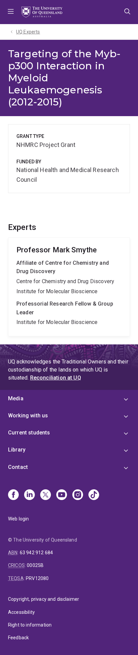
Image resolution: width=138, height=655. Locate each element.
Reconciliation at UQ (55, 378)
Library (16, 449)
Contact (18, 467)
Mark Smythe (69, 287)
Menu (10, 12)
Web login (18, 518)
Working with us (28, 415)
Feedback (18, 637)
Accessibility (21, 612)
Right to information (30, 625)
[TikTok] (93, 495)
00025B (35, 565)
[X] (45, 495)
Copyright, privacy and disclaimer (43, 599)
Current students (29, 432)
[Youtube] (61, 495)
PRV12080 (37, 578)
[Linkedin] (29, 495)
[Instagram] (77, 495)
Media (15, 398)
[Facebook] (13, 495)
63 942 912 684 (36, 552)
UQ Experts (28, 31)
